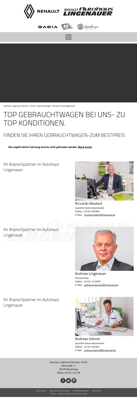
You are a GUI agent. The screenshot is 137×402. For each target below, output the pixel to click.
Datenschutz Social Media (59, 390)
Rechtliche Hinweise (81, 390)
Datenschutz (41, 390)
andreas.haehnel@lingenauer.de (100, 350)
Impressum (96, 390)
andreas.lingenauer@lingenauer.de (101, 285)
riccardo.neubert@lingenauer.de (99, 215)
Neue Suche (85, 146)
